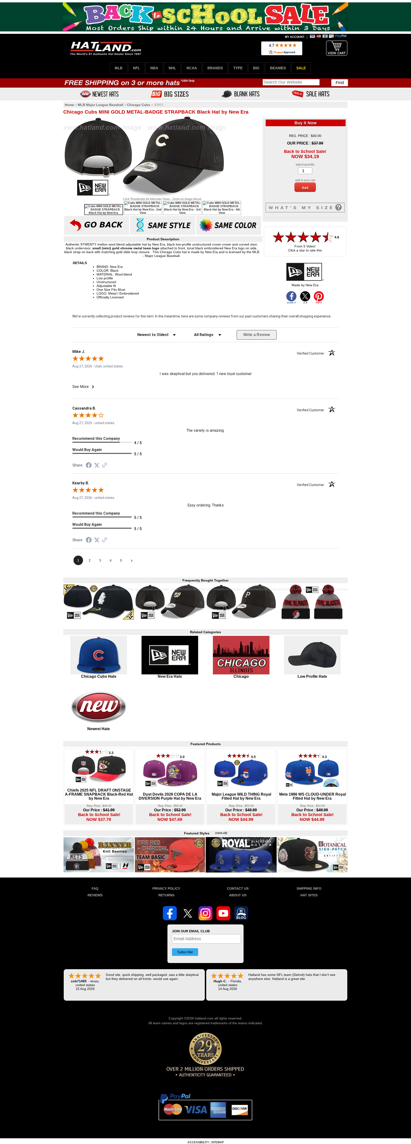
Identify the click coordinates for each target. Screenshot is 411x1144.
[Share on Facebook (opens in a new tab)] (89, 466)
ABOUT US (237, 895)
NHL (172, 68)
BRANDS (215, 68)
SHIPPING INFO (309, 888)
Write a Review (256, 335)
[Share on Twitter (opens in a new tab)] (97, 465)
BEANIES (278, 68)
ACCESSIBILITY (198, 1142)
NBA (154, 68)
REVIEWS (95, 895)
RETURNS (166, 895)
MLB (118, 68)
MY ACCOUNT (294, 37)
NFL (136, 68)
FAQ (95, 888)
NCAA (191, 68)
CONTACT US (238, 888)
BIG (256, 68)
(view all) (221, 833)
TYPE (238, 68)
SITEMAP (217, 1142)
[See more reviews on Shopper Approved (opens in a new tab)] (104, 465)
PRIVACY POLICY (166, 888)
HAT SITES (309, 895)
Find (340, 82)
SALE (301, 68)
